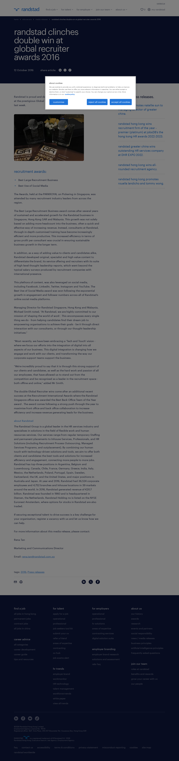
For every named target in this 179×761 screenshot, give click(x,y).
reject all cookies (97, 102)
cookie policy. (70, 94)
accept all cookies (120, 102)
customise (58, 102)
